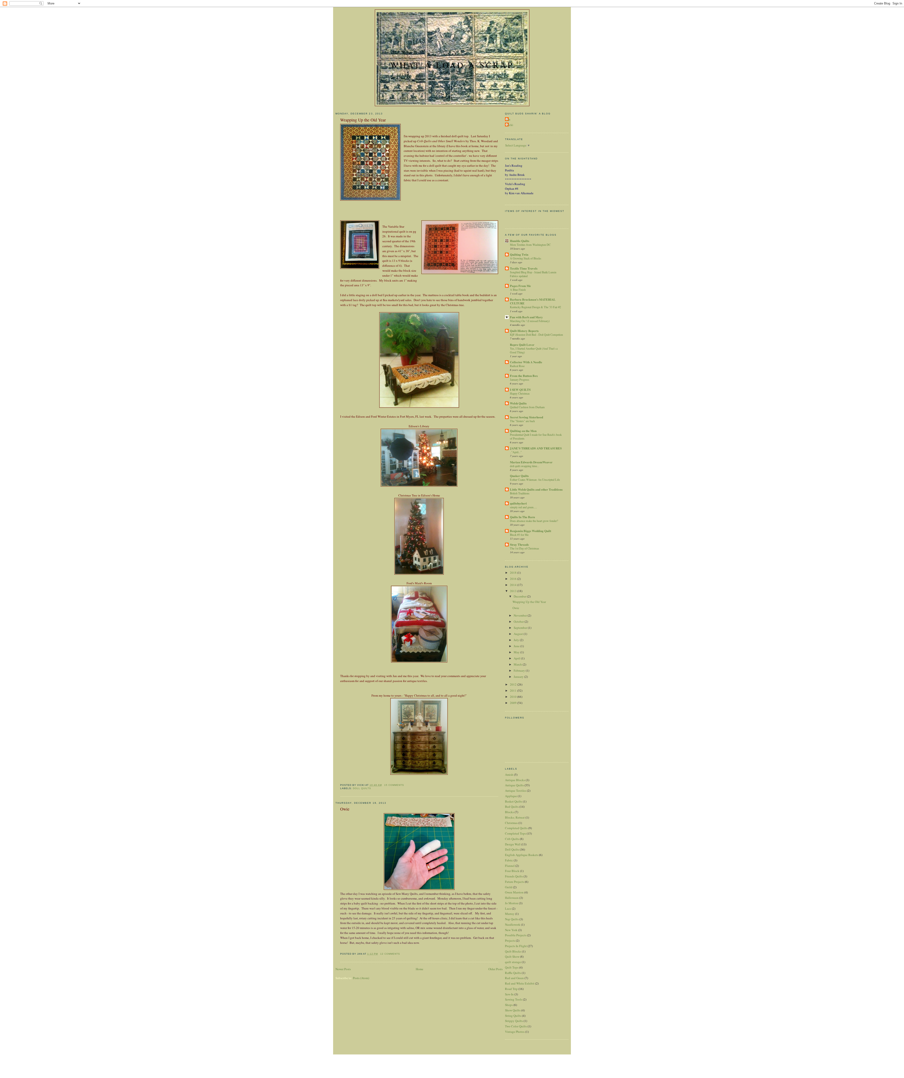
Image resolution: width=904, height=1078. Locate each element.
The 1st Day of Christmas (524, 548)
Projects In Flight (516, 946)
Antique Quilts (514, 785)
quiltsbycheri (518, 503)
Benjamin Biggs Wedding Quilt (530, 531)
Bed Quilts (512, 806)
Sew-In (509, 994)
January (519, 676)
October (519, 621)
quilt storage (513, 962)
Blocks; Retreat (515, 817)
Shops (509, 1005)
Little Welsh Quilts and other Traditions (536, 489)
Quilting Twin (519, 254)
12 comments (390, 954)
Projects (510, 940)
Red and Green (514, 978)
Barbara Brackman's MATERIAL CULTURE (533, 301)
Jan (508, 119)
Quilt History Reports (524, 330)
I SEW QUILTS (520, 389)
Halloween (512, 898)
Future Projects (514, 882)
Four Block (512, 871)
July (517, 640)
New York (511, 930)
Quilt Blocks (513, 951)
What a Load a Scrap (452, 64)
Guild (508, 887)
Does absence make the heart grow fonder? (534, 521)
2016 (513, 579)
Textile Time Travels (523, 268)
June (517, 646)
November (521, 615)
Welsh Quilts (518, 403)
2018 (513, 572)
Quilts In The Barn (522, 517)
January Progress (519, 379)
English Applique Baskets (521, 855)
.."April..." (516, 452)
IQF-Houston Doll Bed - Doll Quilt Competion (536, 334)
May (517, 652)
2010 (513, 696)
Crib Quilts (512, 839)
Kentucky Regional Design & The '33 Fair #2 (535, 307)
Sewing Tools (513, 999)
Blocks (509, 812)
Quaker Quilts (519, 475)
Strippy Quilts (514, 1021)
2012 (513, 684)
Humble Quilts (519, 240)
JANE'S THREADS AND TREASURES (536, 448)
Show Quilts (513, 1010)
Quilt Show (512, 956)
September (521, 628)
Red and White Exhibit (519, 983)
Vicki (509, 125)
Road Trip (511, 989)
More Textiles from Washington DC (530, 244)
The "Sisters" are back (522, 421)
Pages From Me (520, 285)
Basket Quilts (513, 801)
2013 (513, 591)
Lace (508, 908)
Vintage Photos (515, 1032)
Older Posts (495, 969)
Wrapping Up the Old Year (363, 120)
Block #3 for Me (519, 535)
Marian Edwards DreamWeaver (531, 462)
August (519, 634)
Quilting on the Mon (523, 430)
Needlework (512, 924)
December (520, 596)
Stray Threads (519, 544)
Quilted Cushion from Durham (527, 407)
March (518, 664)
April (517, 658)
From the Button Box (524, 375)
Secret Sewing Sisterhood (526, 417)
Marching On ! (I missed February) (530, 321)
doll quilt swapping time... (524, 466)
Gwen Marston (514, 892)
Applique (511, 796)
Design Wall (513, 844)
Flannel (510, 866)
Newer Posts (343, 969)
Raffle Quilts (513, 973)
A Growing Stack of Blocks (525, 258)
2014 (513, 585)
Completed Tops (515, 833)
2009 (513, 703)
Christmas (511, 823)
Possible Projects (515, 935)
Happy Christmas (520, 393)
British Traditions (519, 493)
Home (419, 969)
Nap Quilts (512, 919)
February (520, 670)
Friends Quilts (514, 876)
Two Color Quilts (516, 1026)
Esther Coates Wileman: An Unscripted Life (535, 479)
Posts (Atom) (361, 978)
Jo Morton (511, 903)
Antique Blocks (515, 780)
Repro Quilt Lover (522, 344)
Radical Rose (517, 366)
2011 (513, 690)
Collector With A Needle (526, 362)
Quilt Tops (511, 967)
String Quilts (513, 1015)
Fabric (509, 860)
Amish (509, 774)
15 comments (394, 785)
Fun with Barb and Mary (526, 317)
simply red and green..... (523, 507)
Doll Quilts (362, 788)
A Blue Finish (518, 289)
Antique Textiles (515, 790)
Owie (344, 809)
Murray (509, 914)
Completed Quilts (516, 828)
